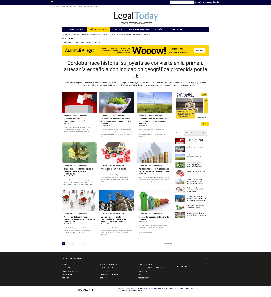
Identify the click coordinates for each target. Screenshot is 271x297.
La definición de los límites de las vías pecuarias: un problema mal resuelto (152, 121)
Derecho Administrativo (91, 34)
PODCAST (65, 278)
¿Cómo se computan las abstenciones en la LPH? (74, 120)
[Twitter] (185, 266)
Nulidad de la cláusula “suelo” (114, 169)
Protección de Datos (110, 34)
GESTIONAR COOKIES (182, 288)
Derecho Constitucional (71, 34)
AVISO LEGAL (130, 288)
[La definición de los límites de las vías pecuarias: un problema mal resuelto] (154, 102)
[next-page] (85, 243)
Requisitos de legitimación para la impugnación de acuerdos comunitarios (78, 171)
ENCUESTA (66, 268)
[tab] (179, 133)
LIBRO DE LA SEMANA (70, 271)
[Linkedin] (181, 266)
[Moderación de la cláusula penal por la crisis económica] (180, 215)
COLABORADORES (145, 264)
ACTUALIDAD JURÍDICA (108, 264)
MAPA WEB (153, 288)
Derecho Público (73, 43)
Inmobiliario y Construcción (131, 34)
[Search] (191, 2)
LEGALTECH (104, 271)
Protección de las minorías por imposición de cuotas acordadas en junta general (79, 219)
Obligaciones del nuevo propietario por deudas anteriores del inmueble (195, 181)
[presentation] (179, 133)
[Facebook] (177, 266)
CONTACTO (120, 288)
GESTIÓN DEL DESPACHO (109, 274)
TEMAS (64, 264)
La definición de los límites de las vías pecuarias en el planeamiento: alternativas (116, 121)
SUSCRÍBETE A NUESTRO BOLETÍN (151, 268)
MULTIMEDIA (67, 274)
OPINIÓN (103, 278)
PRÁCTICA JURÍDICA (107, 268)
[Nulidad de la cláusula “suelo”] (116, 152)
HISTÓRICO (142, 271)
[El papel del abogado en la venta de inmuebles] (154, 200)
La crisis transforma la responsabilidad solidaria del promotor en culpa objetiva (113, 219)
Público (147, 34)
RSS (139, 274)
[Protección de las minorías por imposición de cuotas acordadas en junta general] (79, 200)
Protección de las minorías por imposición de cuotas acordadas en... (195, 190)
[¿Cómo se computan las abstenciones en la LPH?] (79, 102)
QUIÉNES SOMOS (142, 288)
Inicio (64, 43)
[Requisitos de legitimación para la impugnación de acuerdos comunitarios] (79, 152)
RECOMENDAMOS (144, 278)
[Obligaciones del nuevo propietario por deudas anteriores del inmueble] (154, 152)
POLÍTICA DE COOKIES (165, 288)
